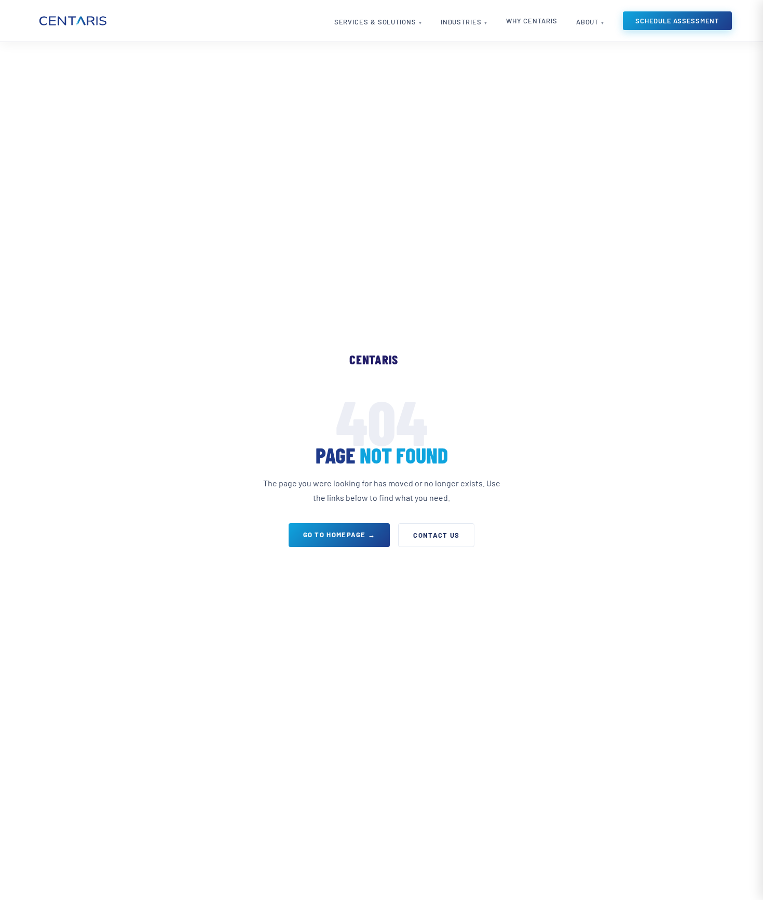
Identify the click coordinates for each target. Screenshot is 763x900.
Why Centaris (531, 21)
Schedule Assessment (677, 21)
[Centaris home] (72, 20)
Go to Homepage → (339, 534)
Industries (461, 22)
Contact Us (436, 535)
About (587, 22)
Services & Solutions (375, 22)
